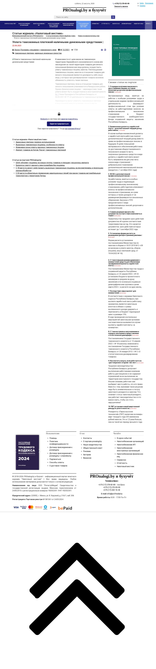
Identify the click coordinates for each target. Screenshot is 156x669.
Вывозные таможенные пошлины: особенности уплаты (40, 145)
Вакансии (87, 458)
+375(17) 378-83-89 (121, 3)
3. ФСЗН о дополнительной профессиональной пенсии (119, 175)
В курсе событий (124, 438)
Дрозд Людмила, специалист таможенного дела (35, 50)
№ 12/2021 (65, 50)
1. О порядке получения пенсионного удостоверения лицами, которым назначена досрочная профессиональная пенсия (124, 89)
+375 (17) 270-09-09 (111, 487)
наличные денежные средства (48, 53)
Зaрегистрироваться (59, 124)
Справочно (121, 460)
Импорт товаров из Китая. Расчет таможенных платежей (41, 150)
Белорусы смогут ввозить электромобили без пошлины (40, 165)
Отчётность (122, 463)
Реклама (87, 451)
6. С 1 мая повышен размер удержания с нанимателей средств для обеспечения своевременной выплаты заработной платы (124, 262)
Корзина (142, 6)
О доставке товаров (58, 466)
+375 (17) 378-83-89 (106, 485)
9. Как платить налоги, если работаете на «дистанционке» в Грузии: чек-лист (124, 362)
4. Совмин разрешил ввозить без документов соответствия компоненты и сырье (125, 213)
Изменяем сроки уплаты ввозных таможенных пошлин (40, 147)
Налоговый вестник (125, 466)
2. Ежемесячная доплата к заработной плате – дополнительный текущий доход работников (125, 128)
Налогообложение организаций (130, 441)
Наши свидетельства (92, 445)
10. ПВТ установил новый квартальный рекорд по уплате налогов (124, 407)
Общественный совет (92, 448)
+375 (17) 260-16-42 (111, 490)
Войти (142, 3)
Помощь (53, 438)
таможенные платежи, (24, 53)
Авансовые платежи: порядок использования (35, 142)
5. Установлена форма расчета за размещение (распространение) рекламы (124, 234)
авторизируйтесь (72, 129)
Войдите (44, 119)
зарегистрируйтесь (69, 119)
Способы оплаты (56, 462)
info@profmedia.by (114, 494)
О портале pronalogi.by (92, 441)
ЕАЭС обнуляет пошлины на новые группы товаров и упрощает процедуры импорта (52, 163)
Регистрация (149, 3)
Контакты (87, 438)
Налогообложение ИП (126, 445)
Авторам (87, 455)
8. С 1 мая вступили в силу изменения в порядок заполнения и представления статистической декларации (123, 333)
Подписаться (55, 459)
